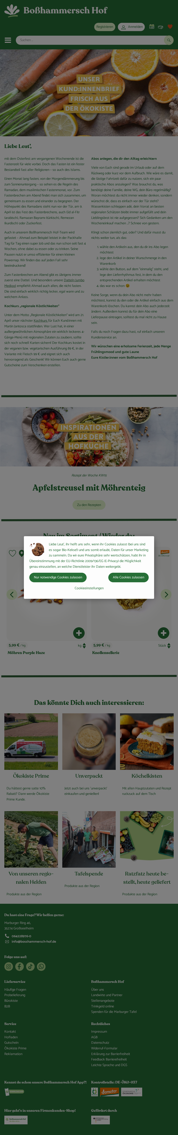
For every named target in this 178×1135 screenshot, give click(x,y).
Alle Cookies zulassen (128, 577)
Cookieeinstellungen (89, 588)
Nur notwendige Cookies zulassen (58, 577)
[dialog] (89, 567)
